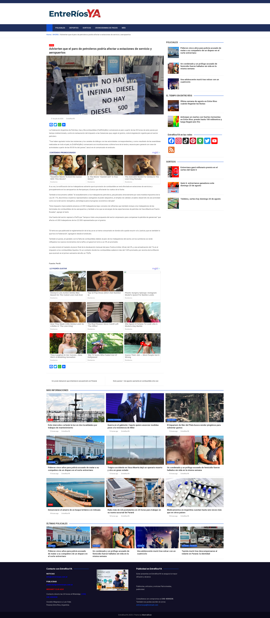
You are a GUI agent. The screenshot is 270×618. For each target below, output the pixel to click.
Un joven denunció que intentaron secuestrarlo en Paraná (74, 381)
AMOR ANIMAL (172, 420)
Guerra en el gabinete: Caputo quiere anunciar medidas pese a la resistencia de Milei (133, 426)
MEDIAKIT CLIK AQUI (55, 589)
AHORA (51, 45)
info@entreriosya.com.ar (57, 577)
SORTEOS (87, 28)
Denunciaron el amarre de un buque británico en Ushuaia (74, 510)
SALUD (169, 504)
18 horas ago (54, 513)
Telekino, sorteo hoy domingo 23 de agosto (200, 199)
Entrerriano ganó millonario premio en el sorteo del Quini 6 (199, 168)
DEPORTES (73, 28)
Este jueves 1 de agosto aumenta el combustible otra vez (135, 381)
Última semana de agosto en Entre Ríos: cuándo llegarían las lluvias (198, 102)
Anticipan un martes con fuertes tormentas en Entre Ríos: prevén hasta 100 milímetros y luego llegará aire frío (201, 119)
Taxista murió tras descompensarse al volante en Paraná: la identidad (199, 552)
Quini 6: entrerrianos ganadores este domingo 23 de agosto (197, 184)
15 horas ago (54, 431)
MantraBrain (147, 615)
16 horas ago (173, 473)
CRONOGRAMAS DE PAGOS (106, 28)
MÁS (124, 28)
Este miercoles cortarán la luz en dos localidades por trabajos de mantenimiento (72, 426)
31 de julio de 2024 (57, 118)
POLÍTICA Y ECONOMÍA (114, 420)
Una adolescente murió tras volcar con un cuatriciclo (199, 80)
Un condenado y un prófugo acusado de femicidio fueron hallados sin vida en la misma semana (198, 66)
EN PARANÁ (111, 504)
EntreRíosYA (70, 118)
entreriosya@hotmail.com (147, 605)
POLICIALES (60, 28)
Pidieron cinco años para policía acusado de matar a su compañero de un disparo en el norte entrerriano (200, 50)
